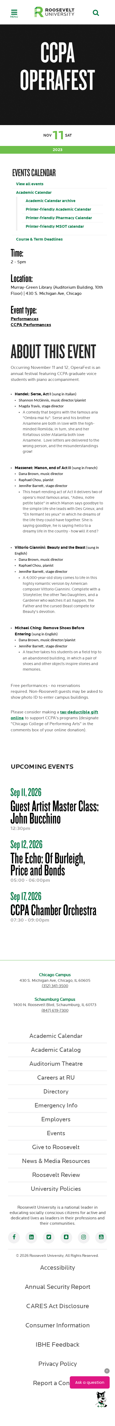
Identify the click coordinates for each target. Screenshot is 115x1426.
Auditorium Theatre (56, 1063)
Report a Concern (57, 1383)
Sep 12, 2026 (26, 844)
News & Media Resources (56, 1161)
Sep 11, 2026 (25, 792)
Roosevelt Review (56, 1175)
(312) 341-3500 (55, 986)
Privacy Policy (57, 1364)
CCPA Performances (31, 324)
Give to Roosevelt (56, 1147)
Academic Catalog (56, 1049)
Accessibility (57, 1268)
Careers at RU (56, 1077)
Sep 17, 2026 (25, 896)
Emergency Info (56, 1105)
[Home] (54, 12)
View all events (29, 184)
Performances (25, 319)
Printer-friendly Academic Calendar (58, 209)
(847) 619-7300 (54, 1010)
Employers (56, 1119)
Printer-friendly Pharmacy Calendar (59, 218)
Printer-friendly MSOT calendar (55, 226)
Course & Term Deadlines (39, 239)
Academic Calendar (34, 192)
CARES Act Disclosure (57, 1306)
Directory (55, 1091)
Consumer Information (57, 1325)
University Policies (56, 1188)
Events (56, 1133)
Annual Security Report (57, 1287)
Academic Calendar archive (50, 200)
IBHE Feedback (57, 1344)
